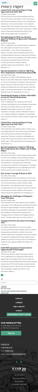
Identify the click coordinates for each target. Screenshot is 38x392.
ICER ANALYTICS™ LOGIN (19, 314)
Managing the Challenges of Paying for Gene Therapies (17, 197)
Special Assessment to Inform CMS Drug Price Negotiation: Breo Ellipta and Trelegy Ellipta (18, 149)
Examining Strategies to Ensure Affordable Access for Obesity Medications (18, 96)
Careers (19, 302)
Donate (19, 311)
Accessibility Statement (19, 384)
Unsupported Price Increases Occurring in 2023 (18, 222)
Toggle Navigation (36, 4)
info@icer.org (9, 351)
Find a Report (19, 307)
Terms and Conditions (19, 378)
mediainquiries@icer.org (18, 354)
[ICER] (19, 369)
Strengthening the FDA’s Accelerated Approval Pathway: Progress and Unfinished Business (18, 39)
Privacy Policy (19, 381)
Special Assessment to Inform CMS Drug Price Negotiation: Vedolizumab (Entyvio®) (18, 72)
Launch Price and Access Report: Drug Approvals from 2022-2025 (16, 11)
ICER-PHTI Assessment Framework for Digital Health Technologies (16, 249)
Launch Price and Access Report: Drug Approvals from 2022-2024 (16, 123)
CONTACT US (5, 344)
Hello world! (4, 293)
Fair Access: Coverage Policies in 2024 (16, 173)
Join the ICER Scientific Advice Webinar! (14, 291)
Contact (19, 298)
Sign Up (11, 333)
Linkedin (21, 362)
